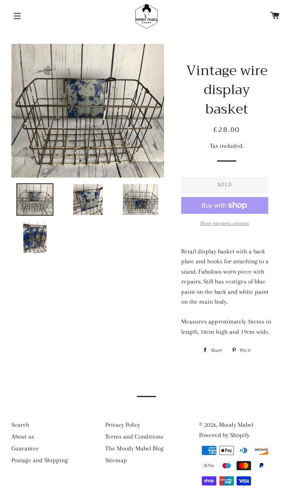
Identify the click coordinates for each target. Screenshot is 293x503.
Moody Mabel (236, 424)
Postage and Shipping (39, 460)
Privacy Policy (122, 424)
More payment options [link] (224, 223)
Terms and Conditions (134, 436)
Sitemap (116, 460)
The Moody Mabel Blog (134, 448)
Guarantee (25, 448)
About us (22, 436)
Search (20, 424)
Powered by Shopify (224, 435)
